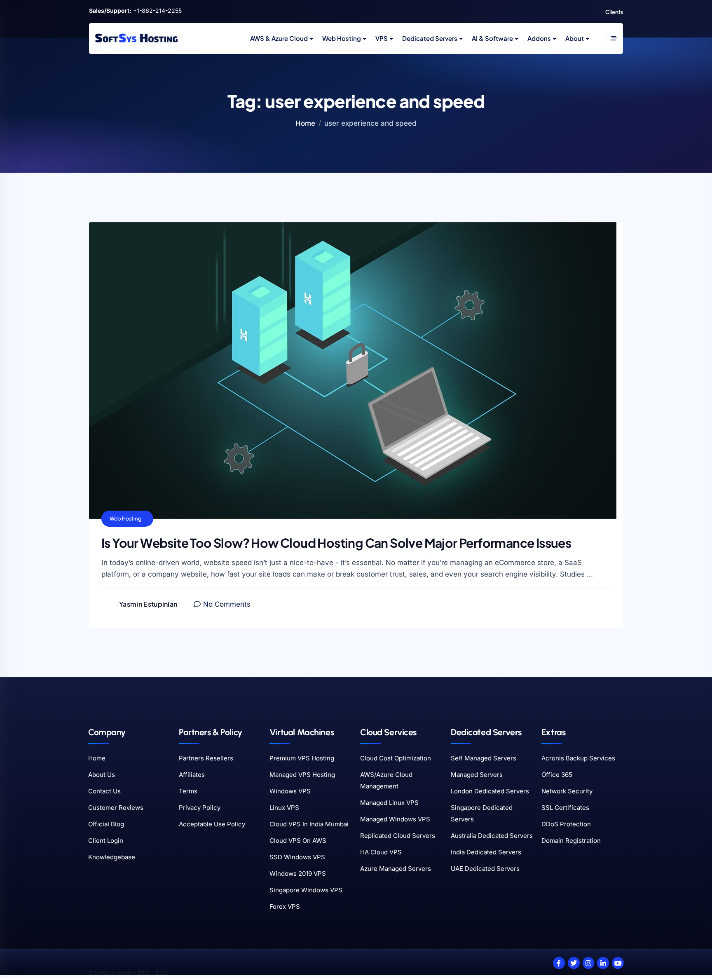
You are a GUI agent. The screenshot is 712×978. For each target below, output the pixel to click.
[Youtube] (618, 963)
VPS (381, 38)
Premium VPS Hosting (301, 758)
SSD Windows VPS (297, 857)
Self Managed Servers (483, 758)
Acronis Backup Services (578, 758)
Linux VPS (284, 807)
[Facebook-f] (559, 963)
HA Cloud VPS (381, 852)
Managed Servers (477, 775)
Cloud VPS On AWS (297, 840)
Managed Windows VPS (395, 819)
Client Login (105, 840)
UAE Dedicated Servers (485, 868)
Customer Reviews (115, 807)
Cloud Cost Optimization (395, 758)
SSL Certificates (565, 807)
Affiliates (192, 775)
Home (305, 123)
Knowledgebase (111, 857)
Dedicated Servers (429, 38)
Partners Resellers (206, 758)
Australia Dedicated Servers (492, 836)
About (574, 38)
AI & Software (492, 38)
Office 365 (556, 775)
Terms (188, 791)
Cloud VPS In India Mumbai (309, 824)
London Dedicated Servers (490, 791)
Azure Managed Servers (395, 868)
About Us (101, 775)
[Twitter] (574, 963)
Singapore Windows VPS (305, 890)
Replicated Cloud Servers (397, 836)
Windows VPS (290, 791)
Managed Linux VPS (389, 803)
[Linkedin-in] (603, 963)
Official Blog (106, 824)
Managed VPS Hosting (302, 775)
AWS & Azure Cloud (279, 38)
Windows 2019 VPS (297, 873)
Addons (539, 38)
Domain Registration (571, 840)
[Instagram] (589, 963)
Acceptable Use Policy (212, 824)
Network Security (567, 791)
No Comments (227, 604)
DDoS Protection (566, 824)
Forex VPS (284, 906)
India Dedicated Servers (486, 852)
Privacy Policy (199, 807)
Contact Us (104, 791)
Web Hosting (341, 38)
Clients (614, 12)
